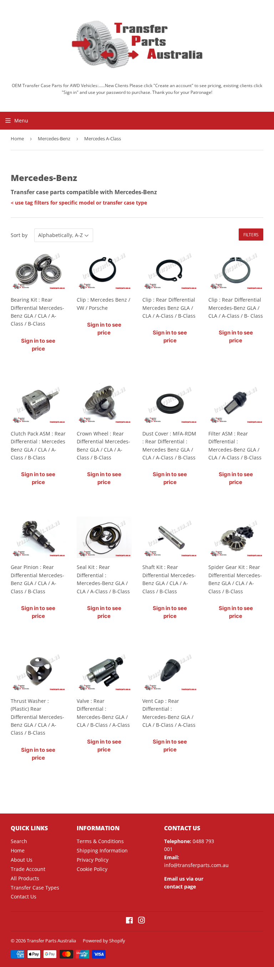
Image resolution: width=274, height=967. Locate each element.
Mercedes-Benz (54, 138)
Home (17, 138)
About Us (21, 859)
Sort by (19, 235)
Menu (21, 120)
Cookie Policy (92, 869)
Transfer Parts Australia (51, 940)
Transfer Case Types (35, 887)
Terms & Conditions (100, 841)
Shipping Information (102, 850)
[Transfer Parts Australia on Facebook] (129, 921)
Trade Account (28, 869)
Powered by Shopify (104, 940)
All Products (25, 878)
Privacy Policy (92, 859)
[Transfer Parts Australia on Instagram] (141, 921)
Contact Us (23, 896)
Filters (251, 235)
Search (19, 841)
